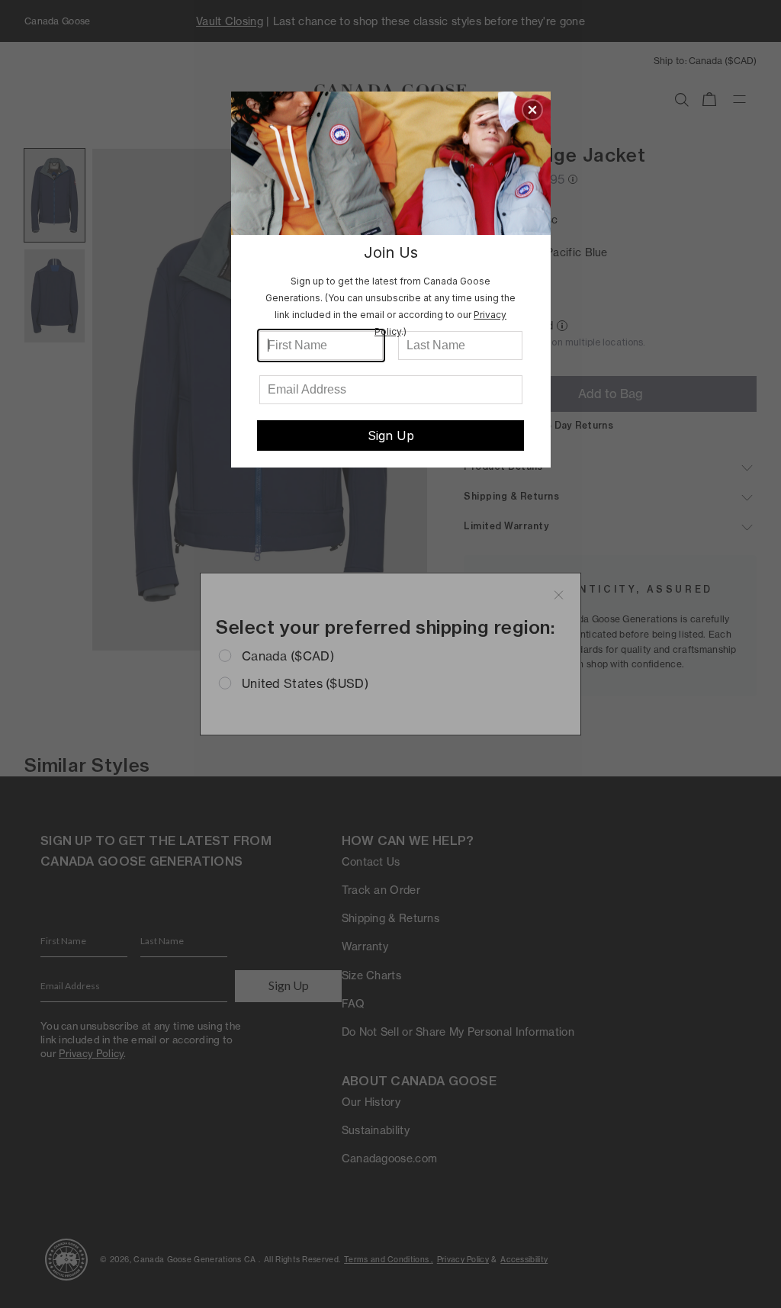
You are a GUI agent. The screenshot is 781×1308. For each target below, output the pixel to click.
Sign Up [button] (391, 435)
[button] (532, 110)
